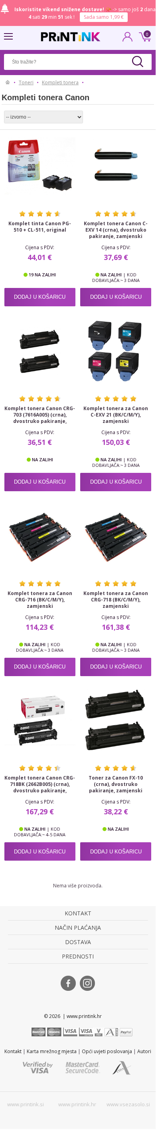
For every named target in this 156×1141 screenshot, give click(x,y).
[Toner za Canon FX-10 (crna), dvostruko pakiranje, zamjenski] (115, 721)
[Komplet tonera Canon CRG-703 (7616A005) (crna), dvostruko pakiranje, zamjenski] (39, 351)
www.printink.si (25, 1104)
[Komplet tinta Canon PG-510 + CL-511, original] (39, 166)
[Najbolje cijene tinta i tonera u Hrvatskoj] (71, 37)
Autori (144, 1051)
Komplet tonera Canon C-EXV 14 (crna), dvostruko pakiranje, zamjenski (116, 230)
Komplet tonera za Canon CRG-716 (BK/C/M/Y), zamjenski (40, 599)
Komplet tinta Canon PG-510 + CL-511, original (39, 226)
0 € (144, 36)
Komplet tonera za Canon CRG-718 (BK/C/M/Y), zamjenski (115, 599)
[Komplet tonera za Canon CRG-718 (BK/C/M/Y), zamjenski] (115, 536)
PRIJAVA (128, 39)
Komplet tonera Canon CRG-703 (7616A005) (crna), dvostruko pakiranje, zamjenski (39, 418)
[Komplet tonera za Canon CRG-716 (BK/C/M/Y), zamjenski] (39, 536)
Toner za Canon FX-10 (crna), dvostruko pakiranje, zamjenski (116, 784)
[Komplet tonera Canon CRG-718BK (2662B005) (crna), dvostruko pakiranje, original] (39, 721)
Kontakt (13, 1051)
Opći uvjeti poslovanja (107, 1051)
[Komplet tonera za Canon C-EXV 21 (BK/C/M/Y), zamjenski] (115, 351)
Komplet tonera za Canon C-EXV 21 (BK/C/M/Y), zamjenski (115, 415)
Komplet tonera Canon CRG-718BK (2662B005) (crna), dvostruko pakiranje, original (39, 787)
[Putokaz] (8, 82)
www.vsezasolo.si (128, 1104)
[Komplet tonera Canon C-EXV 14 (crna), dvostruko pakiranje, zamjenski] (115, 166)
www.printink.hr (77, 1104)
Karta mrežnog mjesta (52, 1051)
